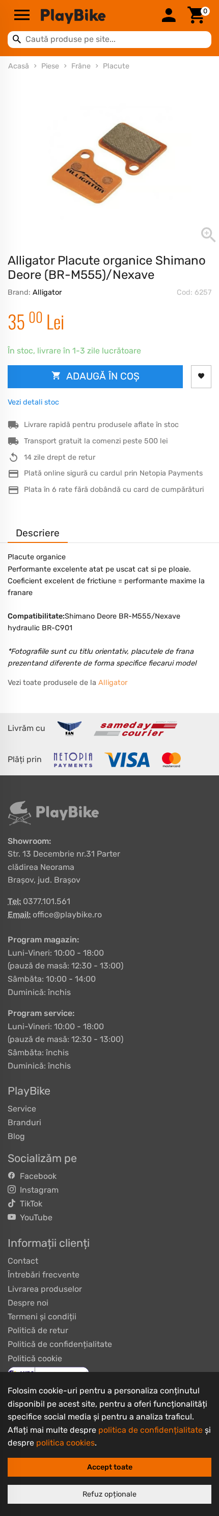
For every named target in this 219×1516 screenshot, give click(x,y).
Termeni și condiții (42, 1316)
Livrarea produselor (45, 1289)
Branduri (24, 1122)
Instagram (37, 1190)
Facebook (36, 1176)
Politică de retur (38, 1330)
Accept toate (109, 1467)
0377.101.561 (46, 901)
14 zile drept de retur (59, 457)
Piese (50, 66)
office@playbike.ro (67, 914)
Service (22, 1109)
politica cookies (65, 1443)
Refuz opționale (109, 1494)
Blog (16, 1136)
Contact (23, 1261)
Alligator (47, 292)
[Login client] (168, 16)
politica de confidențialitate (150, 1430)
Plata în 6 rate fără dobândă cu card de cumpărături (114, 489)
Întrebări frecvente (43, 1275)
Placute (116, 66)
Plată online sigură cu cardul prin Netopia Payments (113, 473)
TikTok (29, 1204)
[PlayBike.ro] (95, 16)
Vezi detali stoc (33, 402)
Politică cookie (35, 1358)
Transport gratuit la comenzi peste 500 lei (96, 441)
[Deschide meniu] (22, 16)
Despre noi (28, 1303)
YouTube (34, 1217)
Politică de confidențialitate (60, 1344)
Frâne (81, 66)
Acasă (18, 66)
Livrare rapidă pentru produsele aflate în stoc (101, 424)
